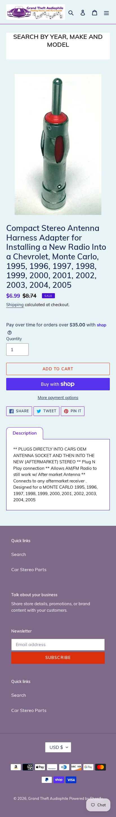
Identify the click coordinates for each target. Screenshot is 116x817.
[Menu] (106, 12)
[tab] (24, 433)
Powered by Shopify (86, 798)
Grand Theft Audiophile (48, 798)
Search (18, 554)
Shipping (15, 304)
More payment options (58, 397)
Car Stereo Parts (28, 569)
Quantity (14, 338)
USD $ (56, 747)
